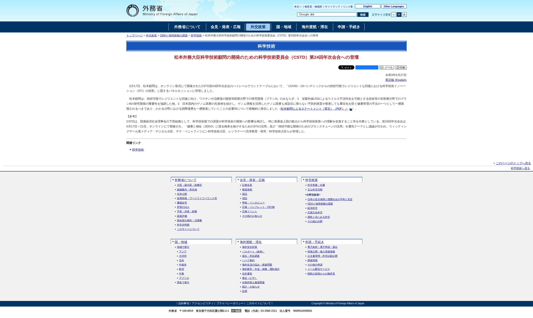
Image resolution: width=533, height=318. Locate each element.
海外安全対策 (249, 247)
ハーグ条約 (248, 260)
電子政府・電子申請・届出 (322, 247)
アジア (183, 251)
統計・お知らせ (251, 287)
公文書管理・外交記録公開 (322, 256)
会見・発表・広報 (252, 180)
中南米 (183, 264)
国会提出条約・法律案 (189, 220)
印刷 (402, 67)
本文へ (298, 6)
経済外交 (313, 208)
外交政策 (151, 35)
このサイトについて (188, 229)
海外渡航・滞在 (251, 242)
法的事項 (183, 303)
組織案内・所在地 (187, 189)
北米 (181, 260)
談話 (244, 194)
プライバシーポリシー (230, 303)
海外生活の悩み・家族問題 (257, 264)
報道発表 (247, 189)
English (367, 6)
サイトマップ (332, 6)
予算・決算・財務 (187, 211)
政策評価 (182, 216)
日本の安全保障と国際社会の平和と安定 (330, 199)
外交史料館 (183, 225)
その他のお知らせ (252, 216)
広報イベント (249, 211)
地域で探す (183, 247)
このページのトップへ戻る (513, 163)
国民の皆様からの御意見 (321, 273)
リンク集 (348, 6)
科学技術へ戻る (520, 168)
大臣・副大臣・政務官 (189, 185)
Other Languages (394, 6)
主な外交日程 (315, 189)
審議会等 (182, 202)
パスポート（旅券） (253, 251)
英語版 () (396, 80)
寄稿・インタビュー (253, 202)
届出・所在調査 (251, 256)
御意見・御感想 (313, 6)
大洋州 (183, 256)
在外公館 (182, 194)
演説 (244, 198)
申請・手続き (314, 242)
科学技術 (196, 35)
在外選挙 (247, 273)
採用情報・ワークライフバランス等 (197, 198)
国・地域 (181, 242)
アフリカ (184, 278)
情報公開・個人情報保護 (321, 251)
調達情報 (313, 260)
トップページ (134, 35)
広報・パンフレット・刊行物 (258, 207)
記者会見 (247, 185)
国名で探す (183, 282)
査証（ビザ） (249, 278)
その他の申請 (315, 264)
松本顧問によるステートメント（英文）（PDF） (313, 108)
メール (389, 67)
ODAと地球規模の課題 (174, 35)
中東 (181, 273)
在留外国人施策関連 (253, 282)
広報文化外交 (315, 212)
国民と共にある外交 (319, 217)
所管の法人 (183, 207)
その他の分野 (315, 221)
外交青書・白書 (316, 185)
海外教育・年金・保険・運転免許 (261, 269)
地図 (237, 310)
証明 (244, 291)
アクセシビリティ (203, 303)
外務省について (186, 180)
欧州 (181, 269)
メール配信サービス (319, 269)
